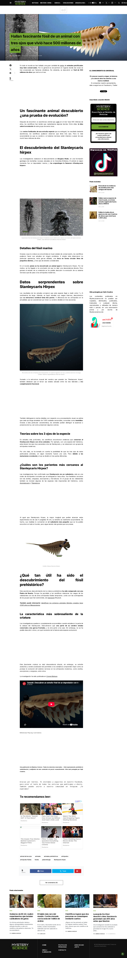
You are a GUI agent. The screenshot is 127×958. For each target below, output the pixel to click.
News (12, 29)
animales (38, 856)
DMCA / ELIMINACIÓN (46, 951)
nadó (58, 122)
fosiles (37, 859)
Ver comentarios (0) (51, 882)
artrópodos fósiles (25, 859)
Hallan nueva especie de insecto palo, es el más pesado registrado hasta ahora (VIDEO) (107, 201)
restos (62, 65)
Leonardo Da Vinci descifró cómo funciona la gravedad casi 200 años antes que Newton (105, 917)
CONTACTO (62, 950)
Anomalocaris (25, 483)
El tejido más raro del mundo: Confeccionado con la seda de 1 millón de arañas (48, 917)
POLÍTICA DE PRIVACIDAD (62, 946)
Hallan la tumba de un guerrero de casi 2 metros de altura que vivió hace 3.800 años (107, 215)
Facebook (78, 782)
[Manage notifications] (122, 953)
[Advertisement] (51, 89)
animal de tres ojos (26, 856)
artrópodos (64, 856)
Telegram (73, 786)
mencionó (51, 598)
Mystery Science (37, 767)
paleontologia (46, 859)
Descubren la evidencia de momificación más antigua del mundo (107, 188)
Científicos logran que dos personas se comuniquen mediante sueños (77, 916)
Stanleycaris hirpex (60, 859)
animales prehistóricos (51, 856)
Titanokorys (35, 483)
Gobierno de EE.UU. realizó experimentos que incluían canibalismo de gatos (21, 916)
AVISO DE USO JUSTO (79, 946)
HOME (44, 945)
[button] (11, 3)
